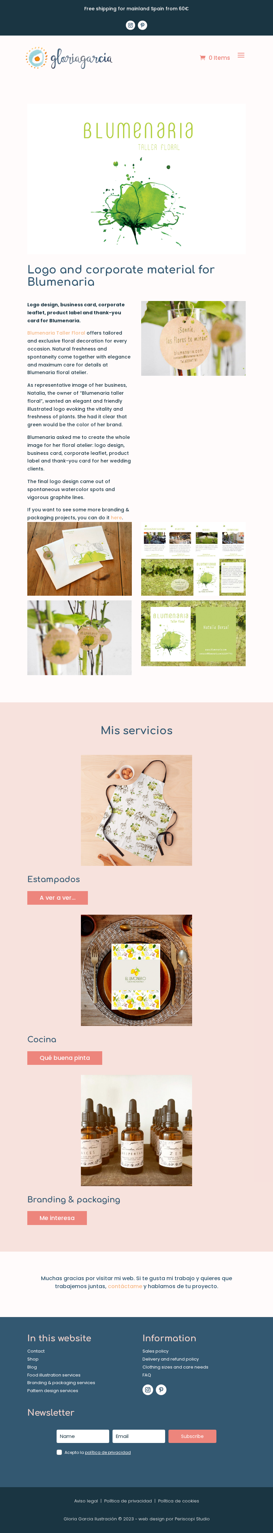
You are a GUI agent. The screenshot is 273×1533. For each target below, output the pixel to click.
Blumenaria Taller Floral (56, 333)
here (116, 517)
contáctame (125, 1286)
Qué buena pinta (65, 1058)
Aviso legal (86, 1501)
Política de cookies (178, 1501)
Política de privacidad (128, 1501)
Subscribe (192, 1436)
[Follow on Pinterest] (142, 25)
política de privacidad (108, 1452)
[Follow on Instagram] (130, 25)
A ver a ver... (58, 897)
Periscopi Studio (192, 1519)
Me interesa (57, 1218)
